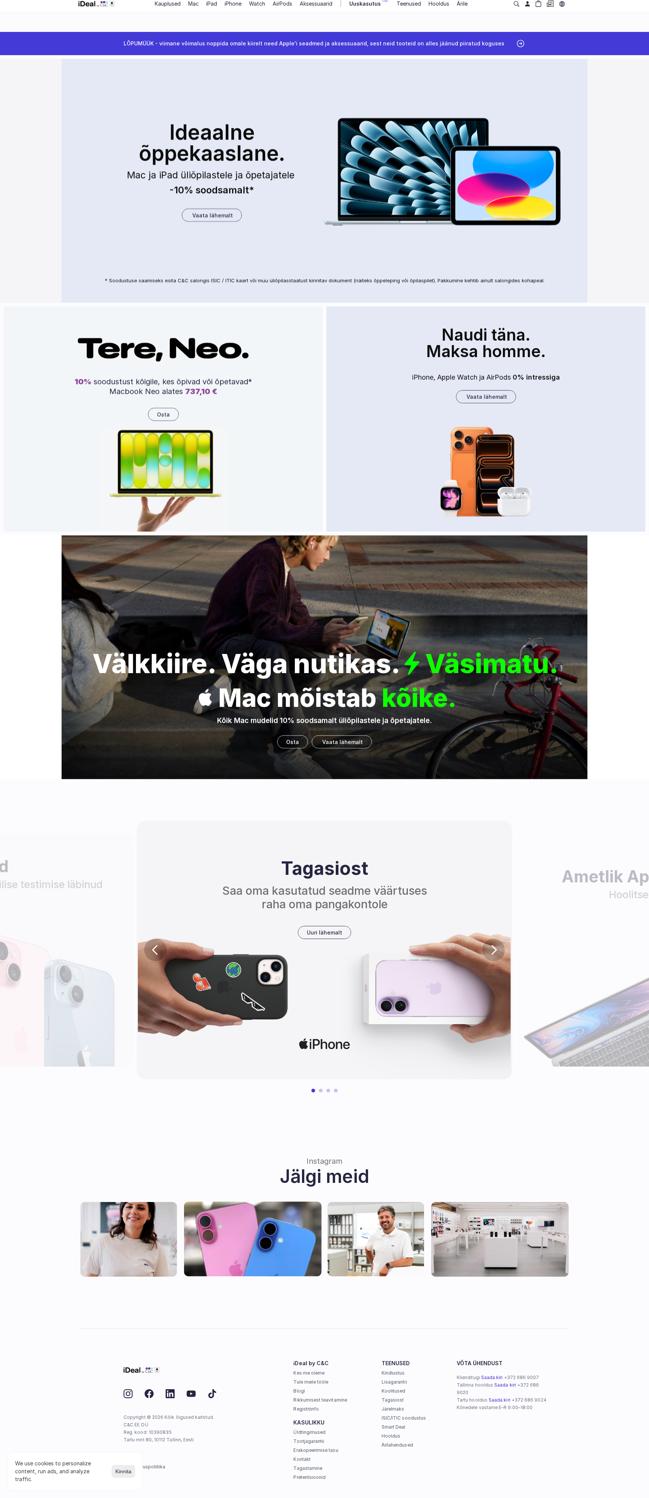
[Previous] (155, 950)
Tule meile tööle (310, 1382)
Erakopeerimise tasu (315, 1450)
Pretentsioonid (309, 1477)
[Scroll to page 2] (320, 1090)
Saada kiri (492, 1377)
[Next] (493, 950)
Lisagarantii (394, 1382)
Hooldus (391, 1436)
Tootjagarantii (308, 1441)
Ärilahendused (397, 1445)
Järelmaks (393, 1409)
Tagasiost (393, 1400)
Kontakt (301, 1459)
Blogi (299, 1391)
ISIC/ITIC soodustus (404, 1418)
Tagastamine (307, 1468)
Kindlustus (393, 1373)
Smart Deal (394, 1427)
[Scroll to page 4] (336, 1090)
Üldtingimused (309, 1432)
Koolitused (394, 1391)
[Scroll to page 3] (328, 1090)
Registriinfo (306, 1409)
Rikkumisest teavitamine (320, 1400)
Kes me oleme (308, 1373)
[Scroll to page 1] (312, 1090)
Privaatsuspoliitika (145, 1466)
